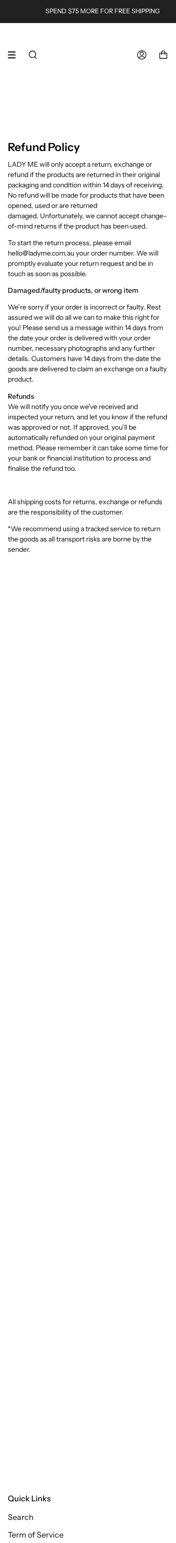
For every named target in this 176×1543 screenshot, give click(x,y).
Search (21, 1517)
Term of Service (36, 1535)
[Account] (142, 55)
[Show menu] (15, 55)
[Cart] (163, 55)
